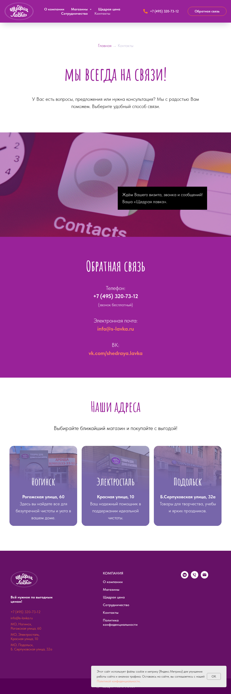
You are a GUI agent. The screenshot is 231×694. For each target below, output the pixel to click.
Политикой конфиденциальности (118, 681)
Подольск (188, 585)
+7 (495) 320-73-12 (115, 400)
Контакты (102, 13)
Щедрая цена (109, 9)
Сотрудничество (74, 13)
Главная (105, 45)
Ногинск (43, 585)
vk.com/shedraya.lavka (116, 457)
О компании (54, 9)
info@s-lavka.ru (115, 432)
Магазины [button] (80, 9)
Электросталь (115, 585)
